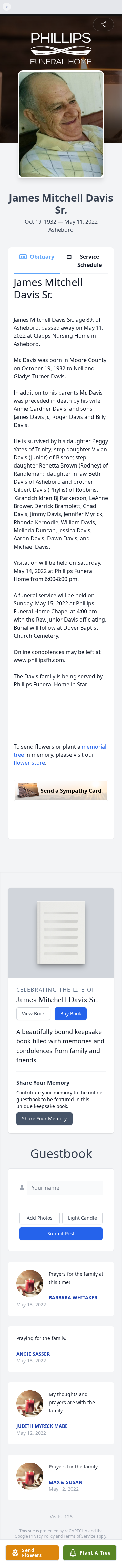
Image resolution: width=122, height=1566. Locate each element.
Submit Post (61, 1233)
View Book (33, 1013)
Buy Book (70, 1013)
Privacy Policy (42, 1536)
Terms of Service (79, 1536)
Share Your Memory (44, 1118)
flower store (29, 762)
